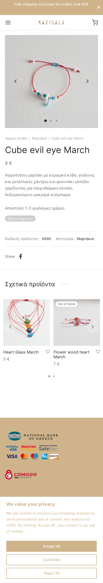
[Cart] (95, 23)
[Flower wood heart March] (77, 322)
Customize (51, 560)
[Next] (93, 327)
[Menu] (8, 22)
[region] (51, 540)
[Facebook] (20, 256)
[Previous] (10, 327)
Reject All (51, 573)
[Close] (98, 7)
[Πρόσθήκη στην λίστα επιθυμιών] (48, 352)
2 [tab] (54, 376)
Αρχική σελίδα (16, 138)
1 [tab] (49, 376)
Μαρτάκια (39, 138)
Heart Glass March (20, 352)
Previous (15, 81)
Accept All (51, 546)
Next (87, 81)
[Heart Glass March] (26, 322)
